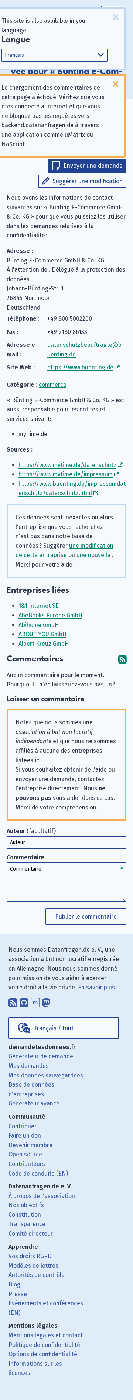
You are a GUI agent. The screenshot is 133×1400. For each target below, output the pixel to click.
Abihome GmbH (38, 624)
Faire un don (24, 1135)
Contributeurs (26, 1163)
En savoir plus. (97, 987)
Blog (14, 1284)
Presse (17, 1294)
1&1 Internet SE (38, 605)
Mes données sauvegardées (45, 1075)
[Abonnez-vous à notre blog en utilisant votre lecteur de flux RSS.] (12, 1001)
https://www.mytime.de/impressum (65, 474)
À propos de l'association (41, 1195)
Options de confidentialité (42, 1354)
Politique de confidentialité (44, 1344)
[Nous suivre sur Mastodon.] (46, 1001)
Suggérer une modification (87, 181)
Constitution (24, 1214)
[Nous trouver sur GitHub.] (24, 1001)
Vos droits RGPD (30, 1256)
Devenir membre (30, 1145)
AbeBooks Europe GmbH (50, 615)
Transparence (26, 1223)
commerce (52, 384)
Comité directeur (30, 1233)
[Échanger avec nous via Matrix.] (35, 1001)
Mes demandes (28, 1065)
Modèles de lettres (33, 1265)
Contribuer (22, 1126)
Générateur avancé (33, 1103)
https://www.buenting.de (80, 367)
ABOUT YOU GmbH (42, 634)
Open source (25, 1154)
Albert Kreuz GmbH (43, 643)
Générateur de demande (40, 1056)
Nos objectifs (26, 1205)
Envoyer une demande (93, 165)
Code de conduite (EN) (38, 1173)
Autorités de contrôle (36, 1274)
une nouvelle (94, 554)
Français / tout (54, 1028)
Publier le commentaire (86, 916)
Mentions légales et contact (45, 1335)
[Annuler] (116, 17)
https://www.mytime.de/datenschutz (67, 465)
